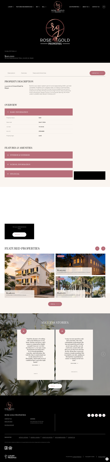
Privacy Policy (101, 456)
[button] (97, 73)
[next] (103, 248)
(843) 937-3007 (8, 421)
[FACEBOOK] (88, 415)
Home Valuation (47, 437)
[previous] (97, 248)
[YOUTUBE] (96, 415)
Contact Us (95, 6)
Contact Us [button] (71, 437)
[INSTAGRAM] (92, 415)
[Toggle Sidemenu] (103, 6)
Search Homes (35, 437)
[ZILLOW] (103, 415)
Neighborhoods (60, 437)
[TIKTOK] (100, 415)
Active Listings (23, 437)
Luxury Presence (77, 456)
